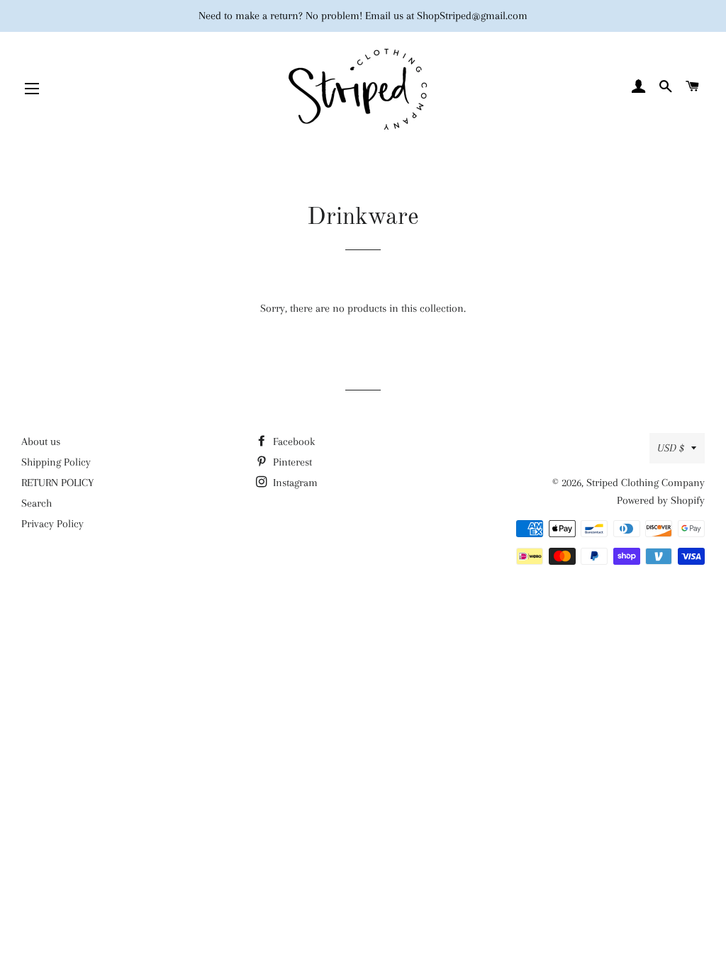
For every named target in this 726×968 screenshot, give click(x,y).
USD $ (670, 447)
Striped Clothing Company (645, 482)
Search (36, 503)
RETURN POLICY (57, 482)
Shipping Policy (56, 462)
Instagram (294, 482)
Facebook (292, 441)
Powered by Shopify (661, 500)
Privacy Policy (52, 523)
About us (40, 441)
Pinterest (291, 462)
